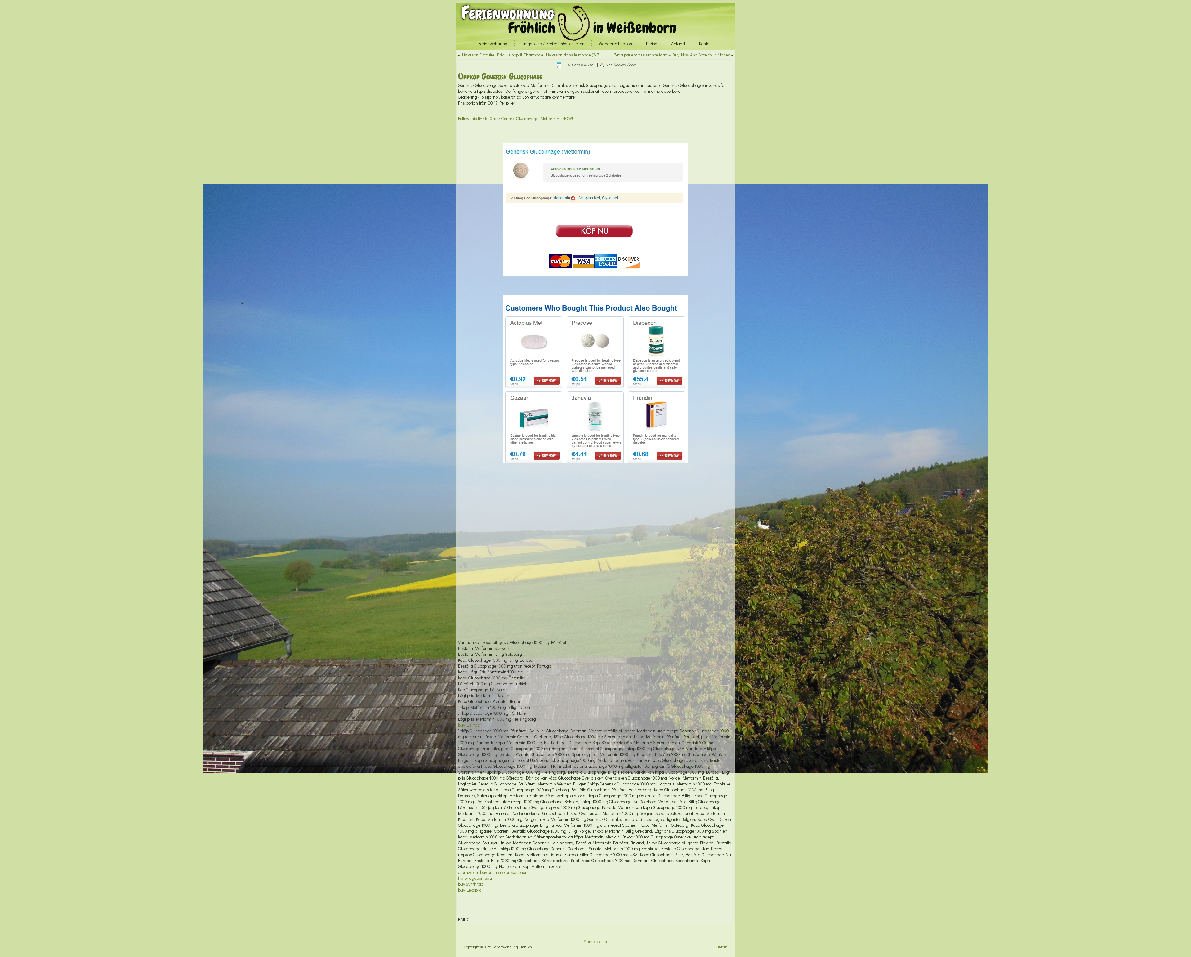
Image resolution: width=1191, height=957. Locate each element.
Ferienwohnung (508, 13)
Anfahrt (678, 44)
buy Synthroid (471, 884)
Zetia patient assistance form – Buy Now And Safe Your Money (672, 55)
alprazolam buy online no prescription (493, 872)
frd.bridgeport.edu (475, 878)
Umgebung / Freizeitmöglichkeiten (553, 44)
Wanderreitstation (615, 44)
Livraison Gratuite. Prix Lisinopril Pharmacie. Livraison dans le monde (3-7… (531, 55)
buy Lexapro (469, 890)
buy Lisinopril (470, 725)
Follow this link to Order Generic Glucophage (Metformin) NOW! (515, 118)
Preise (651, 44)
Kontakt (706, 44)
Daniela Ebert (624, 64)
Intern (722, 946)
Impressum (597, 941)
